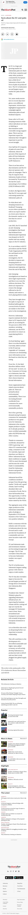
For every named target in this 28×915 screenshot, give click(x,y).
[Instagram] (10, 871)
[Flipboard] (18, 871)
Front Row (19, 886)
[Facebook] (13, 871)
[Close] (1, 2)
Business (5, 886)
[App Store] (9, 877)
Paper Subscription (21, 899)
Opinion (5, 891)
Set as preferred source (9, 39)
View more (23, 738)
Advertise (5, 908)
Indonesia (5, 883)
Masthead (5, 899)
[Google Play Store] (18, 877)
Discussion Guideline (19, 905)
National (8, 15)
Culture (5, 894)
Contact (4, 906)
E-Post (19, 891)
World (4, 888)
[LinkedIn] (8, 871)
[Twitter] (16, 871)
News (2, 15)
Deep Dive (19, 883)
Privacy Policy (20, 902)
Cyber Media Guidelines (5, 903)
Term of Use (19, 908)
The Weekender (21, 888)
